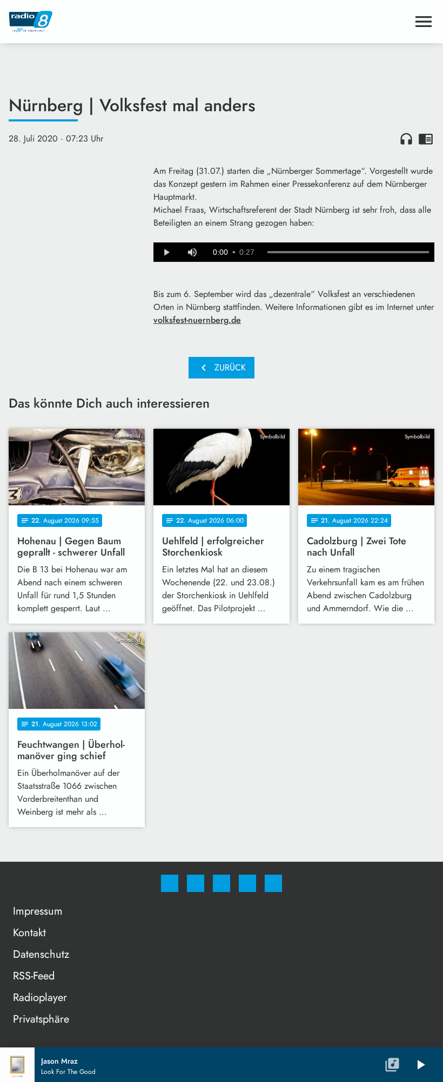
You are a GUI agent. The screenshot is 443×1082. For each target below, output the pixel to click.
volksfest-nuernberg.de (197, 320)
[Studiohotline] (247, 883)
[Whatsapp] (221, 883)
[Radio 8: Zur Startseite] (208, 21)
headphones (406, 138)
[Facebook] (169, 883)
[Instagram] (195, 883)
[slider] (348, 252)
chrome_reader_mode (425, 138)
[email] (273, 883)
